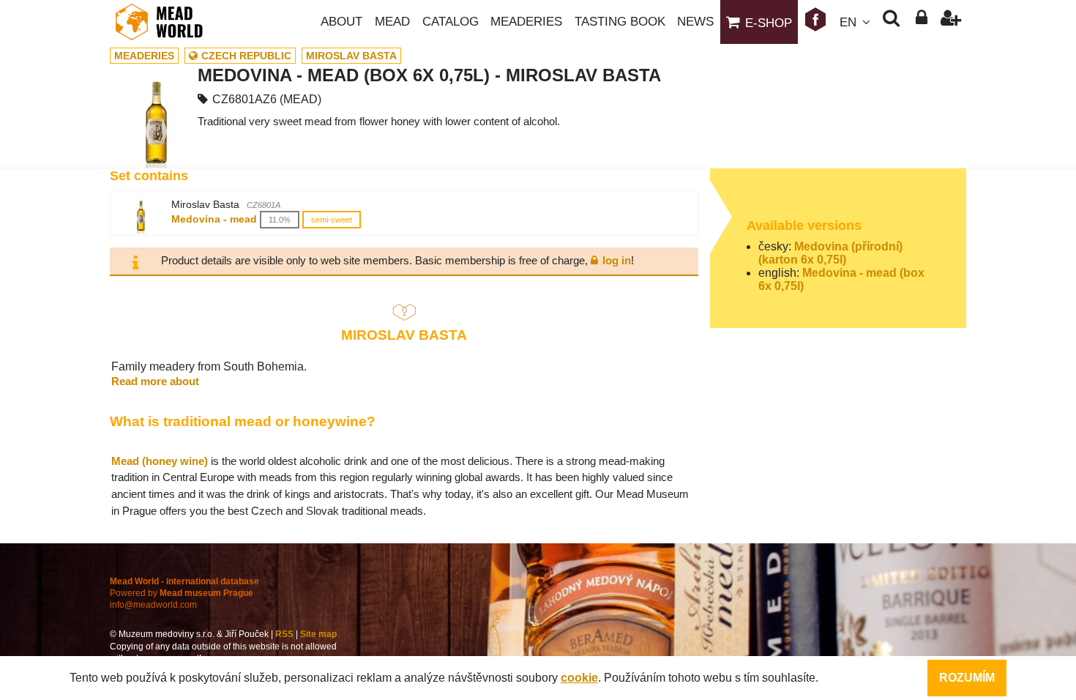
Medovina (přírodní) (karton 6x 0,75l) (830, 253)
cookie (579, 677)
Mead (392, 22)
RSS (284, 634)
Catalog (450, 22)
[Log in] (921, 22)
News (695, 22)
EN (848, 22)
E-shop (768, 23)
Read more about (155, 381)
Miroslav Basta (351, 56)
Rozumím (967, 677)
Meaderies (526, 22)
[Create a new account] (951, 22)
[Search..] (891, 22)
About (341, 22)
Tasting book (620, 22)
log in (616, 260)
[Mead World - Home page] (168, 22)
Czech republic (246, 56)
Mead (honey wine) (159, 461)
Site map (318, 634)
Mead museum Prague (206, 593)
